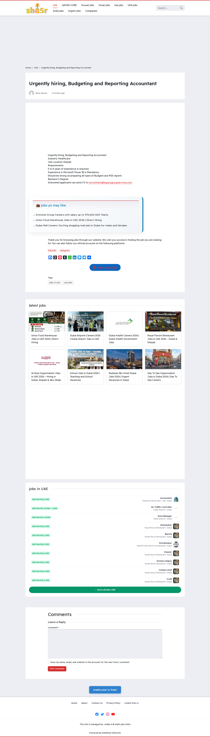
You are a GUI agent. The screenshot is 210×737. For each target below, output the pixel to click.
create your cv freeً (105, 689)
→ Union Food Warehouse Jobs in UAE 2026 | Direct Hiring (67, 219)
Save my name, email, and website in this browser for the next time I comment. (90, 662)
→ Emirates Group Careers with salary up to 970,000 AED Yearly (70, 214)
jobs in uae (54, 282)
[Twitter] (102, 714)
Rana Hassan (41, 93)
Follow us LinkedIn (107, 267)
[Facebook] (97, 714)
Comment (53, 627)
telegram (65, 250)
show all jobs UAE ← (105, 589)
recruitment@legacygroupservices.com (110, 182)
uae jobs (68, 282)
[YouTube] (113, 714)
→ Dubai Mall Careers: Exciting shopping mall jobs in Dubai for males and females (80, 225)
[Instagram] (107, 714)
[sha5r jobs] (36, 8)
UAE (36, 67)
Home (28, 67)
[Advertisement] (105, 39)
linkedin (52, 250)
